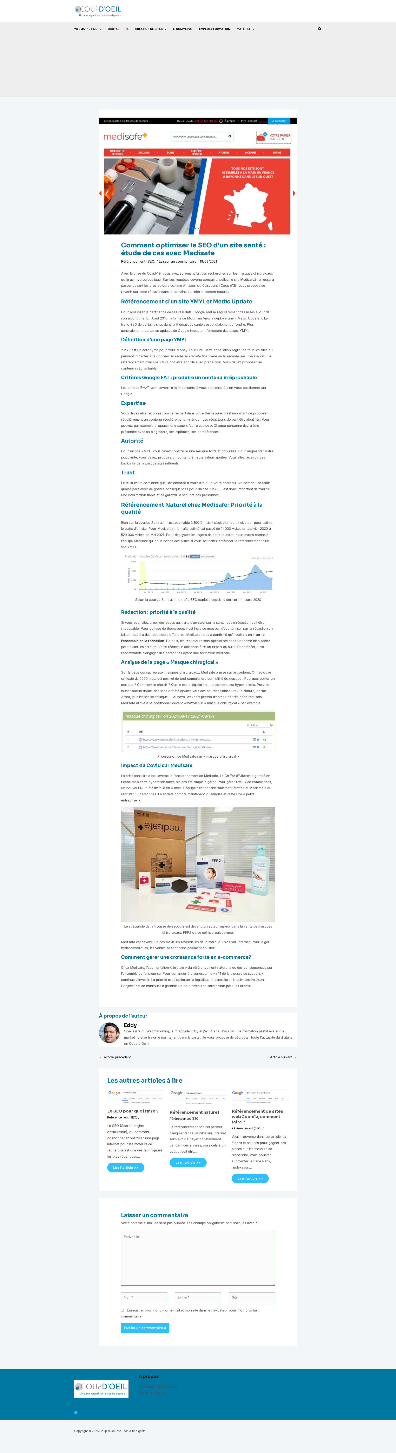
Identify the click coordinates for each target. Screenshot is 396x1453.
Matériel (244, 28)
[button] (99, 29)
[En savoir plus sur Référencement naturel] (198, 1097)
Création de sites (149, 28)
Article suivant (283, 1057)
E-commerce (182, 28)
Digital (113, 28)
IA (127, 28)
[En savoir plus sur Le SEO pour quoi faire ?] (135, 1097)
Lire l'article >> (125, 1167)
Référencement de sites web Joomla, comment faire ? (257, 1117)
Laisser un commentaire (177, 261)
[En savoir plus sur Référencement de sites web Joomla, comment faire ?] (260, 1097)
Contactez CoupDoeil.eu (158, 1387)
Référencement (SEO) (138, 261)
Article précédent (115, 1057)
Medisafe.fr (249, 279)
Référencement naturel (194, 1112)
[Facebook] (76, 1412)
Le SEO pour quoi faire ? (133, 1111)
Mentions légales (152, 1393)
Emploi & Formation (214, 28)
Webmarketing (86, 28)
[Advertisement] (198, 66)
